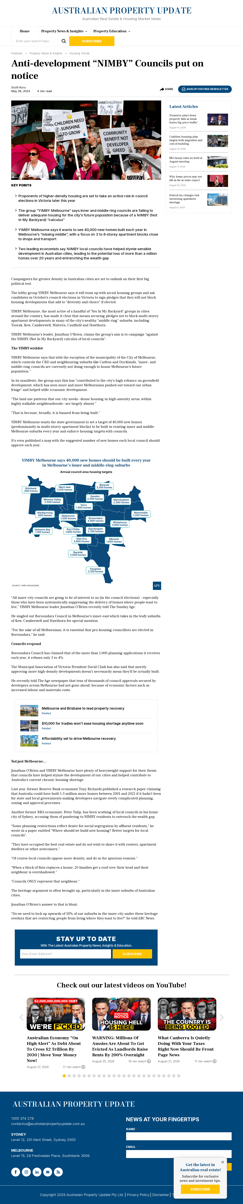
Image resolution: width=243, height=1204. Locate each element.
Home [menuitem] (25, 31)
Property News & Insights (46, 53)
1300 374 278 (22, 1118)
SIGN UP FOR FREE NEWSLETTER (207, 89)
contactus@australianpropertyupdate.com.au (48, 1124)
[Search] (63, 41)
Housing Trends (79, 53)
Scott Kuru (18, 87)
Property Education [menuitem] (109, 31)
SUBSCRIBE (200, 1189)
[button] (64, 1075)
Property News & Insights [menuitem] (62, 31)
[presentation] (21, 1017)
